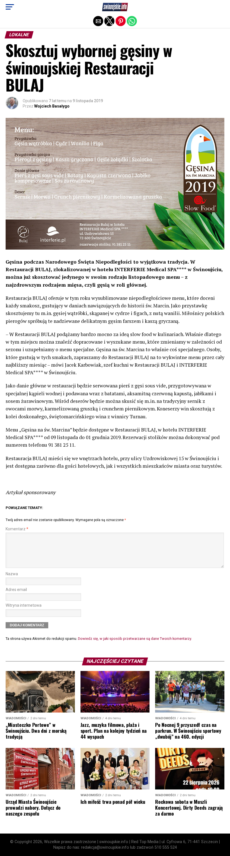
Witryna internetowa (24, 605)
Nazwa (12, 574)
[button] (10, 7)
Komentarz (17, 529)
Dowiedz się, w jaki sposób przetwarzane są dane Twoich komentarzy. (135, 638)
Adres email (16, 590)
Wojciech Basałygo (52, 106)
